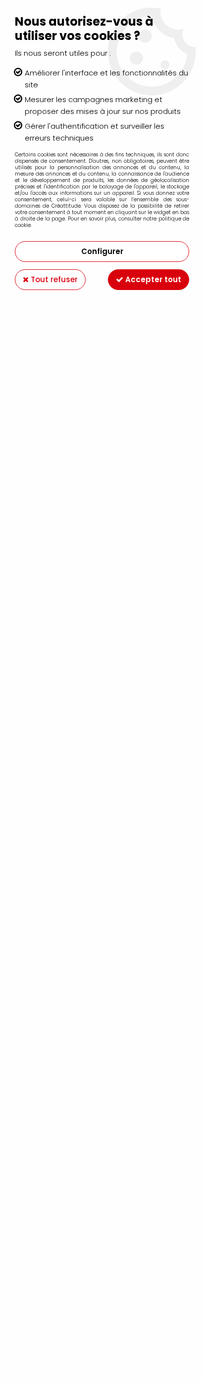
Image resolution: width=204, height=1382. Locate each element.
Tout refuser (53, 279)
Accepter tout (152, 279)
